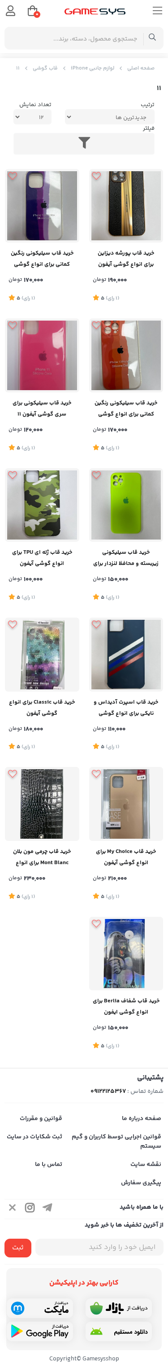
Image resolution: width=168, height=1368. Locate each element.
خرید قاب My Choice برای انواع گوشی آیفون (126, 857)
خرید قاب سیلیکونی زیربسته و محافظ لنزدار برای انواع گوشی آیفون (126, 559)
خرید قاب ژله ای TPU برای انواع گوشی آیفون (42, 558)
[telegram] (47, 1209)
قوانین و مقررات (41, 1119)
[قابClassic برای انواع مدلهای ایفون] (42, 655)
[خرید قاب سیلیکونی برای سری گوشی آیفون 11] (42, 355)
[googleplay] (40, 1331)
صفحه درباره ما (141, 1119)
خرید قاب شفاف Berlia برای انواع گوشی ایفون (126, 1007)
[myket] (40, 1308)
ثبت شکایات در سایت (34, 1137)
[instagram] (30, 1209)
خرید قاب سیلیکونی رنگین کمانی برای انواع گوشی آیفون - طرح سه (126, 409)
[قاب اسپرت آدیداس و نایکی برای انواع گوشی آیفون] (126, 655)
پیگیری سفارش (141, 1183)
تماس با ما (48, 1165)
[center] (152, 38)
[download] (119, 1331)
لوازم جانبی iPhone (92, 68)
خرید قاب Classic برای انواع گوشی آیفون (42, 708)
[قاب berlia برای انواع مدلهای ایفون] (126, 355)
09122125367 (108, 1091)
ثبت (18, 1247)
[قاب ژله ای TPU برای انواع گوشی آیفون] (42, 505)
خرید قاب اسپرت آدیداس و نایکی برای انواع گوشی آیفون (126, 709)
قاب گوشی (45, 68)
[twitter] (12, 1209)
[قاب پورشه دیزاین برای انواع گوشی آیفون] (126, 206)
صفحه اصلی (141, 68)
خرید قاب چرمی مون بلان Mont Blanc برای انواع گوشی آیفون (42, 858)
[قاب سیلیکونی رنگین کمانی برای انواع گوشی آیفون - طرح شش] (42, 206)
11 (18, 68)
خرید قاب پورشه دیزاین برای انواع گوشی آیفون (126, 259)
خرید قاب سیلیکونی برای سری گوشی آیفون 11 (42, 409)
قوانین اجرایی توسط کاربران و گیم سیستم (116, 1141)
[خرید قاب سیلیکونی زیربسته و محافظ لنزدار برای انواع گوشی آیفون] (126, 505)
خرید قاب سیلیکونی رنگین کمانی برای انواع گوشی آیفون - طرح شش (42, 260)
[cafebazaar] (119, 1308)
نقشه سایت (145, 1165)
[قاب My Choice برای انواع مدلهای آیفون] (126, 804)
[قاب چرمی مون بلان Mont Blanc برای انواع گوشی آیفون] (42, 804)
